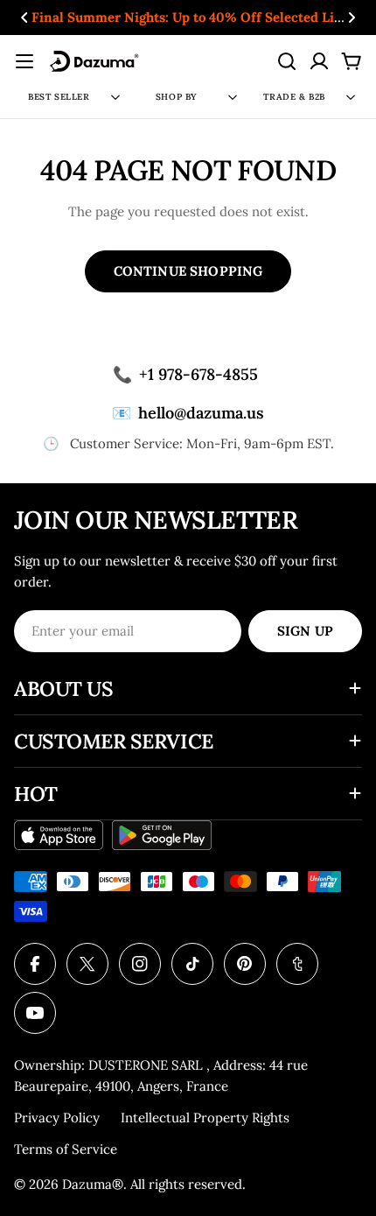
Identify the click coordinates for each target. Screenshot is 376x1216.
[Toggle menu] (24, 61)
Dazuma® (92, 1184)
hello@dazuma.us (188, 413)
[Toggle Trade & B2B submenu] (350, 97)
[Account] (319, 61)
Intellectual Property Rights (205, 1117)
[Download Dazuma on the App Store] (58, 835)
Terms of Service (65, 1149)
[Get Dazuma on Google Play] (162, 835)
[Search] (286, 61)
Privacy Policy (57, 1117)
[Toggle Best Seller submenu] (115, 97)
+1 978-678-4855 (185, 374)
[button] (24, 17)
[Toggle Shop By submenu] (232, 97)
